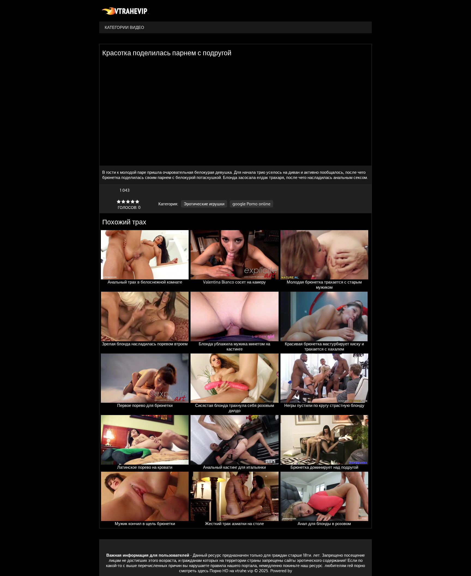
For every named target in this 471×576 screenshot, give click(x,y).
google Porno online (251, 203)
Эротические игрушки (204, 203)
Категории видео (124, 27)
